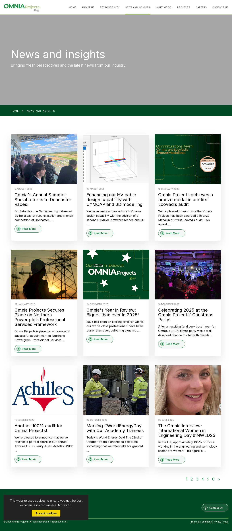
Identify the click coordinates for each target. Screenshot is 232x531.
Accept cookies (46, 513)
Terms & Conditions (201, 521)
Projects (183, 7)
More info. (65, 505)
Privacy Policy (221, 521)
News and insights (137, 7)
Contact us (216, 507)
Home (72, 7)
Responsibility (110, 7)
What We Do (164, 7)
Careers (201, 7)
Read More (29, 228)
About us (88, 7)
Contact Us (220, 7)
